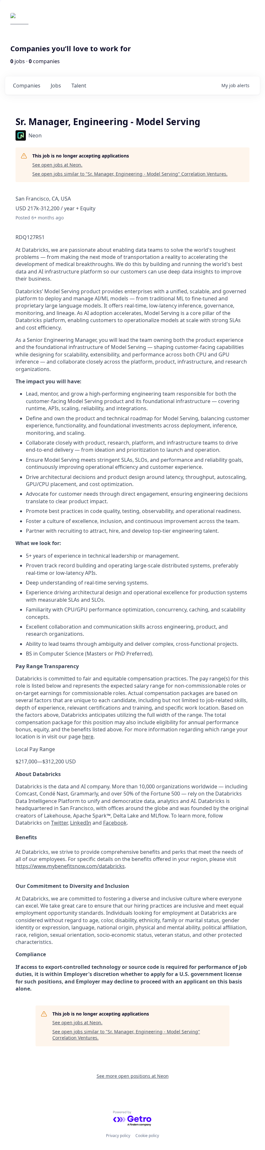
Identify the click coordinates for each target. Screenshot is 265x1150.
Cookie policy (147, 1135)
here (87, 736)
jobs (56, 85)
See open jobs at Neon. (57, 165)
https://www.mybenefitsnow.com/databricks (70, 866)
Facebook (115, 822)
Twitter (59, 822)
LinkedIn (80, 822)
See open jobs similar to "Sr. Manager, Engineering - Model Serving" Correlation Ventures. (130, 174)
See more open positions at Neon (133, 1076)
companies (26, 85)
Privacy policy (118, 1135)
